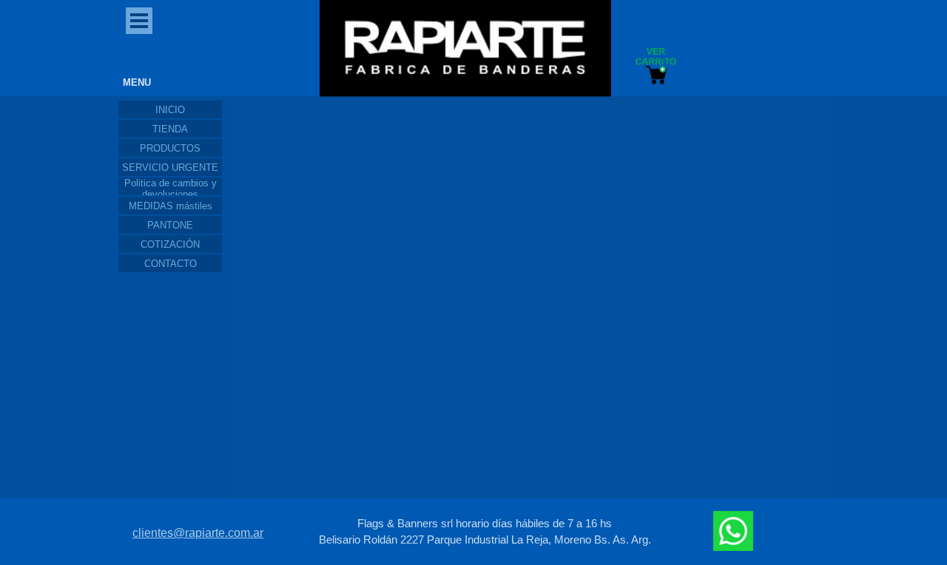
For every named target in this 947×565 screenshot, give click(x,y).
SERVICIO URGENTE (170, 167)
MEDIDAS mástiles (170, 206)
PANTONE (170, 225)
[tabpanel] (484, 531)
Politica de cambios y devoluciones (170, 188)
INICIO (170, 109)
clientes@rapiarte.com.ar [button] (197, 533)
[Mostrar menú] (139, 20)
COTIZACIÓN (170, 244)
